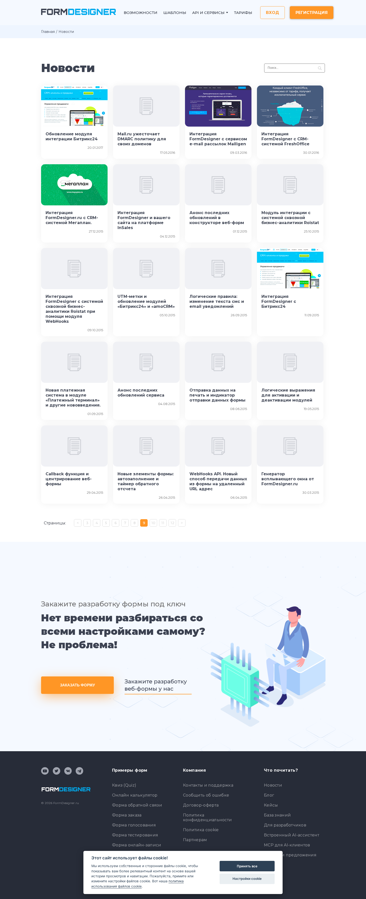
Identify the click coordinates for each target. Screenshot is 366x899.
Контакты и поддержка (208, 785)
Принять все (247, 866)
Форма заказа (127, 815)
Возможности (140, 12)
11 (162, 523)
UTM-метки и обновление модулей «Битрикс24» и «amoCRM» (146, 301)
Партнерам (195, 839)
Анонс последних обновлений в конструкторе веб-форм (216, 217)
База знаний (277, 815)
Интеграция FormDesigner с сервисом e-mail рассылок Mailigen (218, 139)
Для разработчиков (285, 825)
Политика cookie (201, 829)
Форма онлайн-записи (136, 845)
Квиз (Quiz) (124, 785)
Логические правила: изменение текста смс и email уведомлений (216, 301)
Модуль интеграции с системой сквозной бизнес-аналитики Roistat (290, 217)
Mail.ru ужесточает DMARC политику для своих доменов (142, 139)
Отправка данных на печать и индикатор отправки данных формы (217, 395)
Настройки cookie (247, 879)
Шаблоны (174, 12)
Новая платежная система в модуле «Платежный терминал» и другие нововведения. (73, 398)
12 (172, 523)
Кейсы (271, 805)
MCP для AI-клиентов (287, 845)
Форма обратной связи (137, 805)
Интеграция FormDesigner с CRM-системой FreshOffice (285, 139)
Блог (269, 795)
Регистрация (312, 12)
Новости (273, 785)
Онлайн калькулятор (134, 795)
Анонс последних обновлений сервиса (141, 393)
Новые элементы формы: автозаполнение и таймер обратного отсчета (146, 481)
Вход (272, 12)
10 (153, 523)
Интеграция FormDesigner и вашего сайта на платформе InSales (144, 220)
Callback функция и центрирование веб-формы (69, 479)
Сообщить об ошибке (206, 795)
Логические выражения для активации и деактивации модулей (288, 395)
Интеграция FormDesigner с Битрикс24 (278, 301)
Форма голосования (134, 825)
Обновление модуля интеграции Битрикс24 (72, 136)
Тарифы (243, 12)
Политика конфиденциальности (207, 817)
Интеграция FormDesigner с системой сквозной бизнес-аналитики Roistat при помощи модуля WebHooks (74, 309)
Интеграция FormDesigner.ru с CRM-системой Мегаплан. (72, 217)
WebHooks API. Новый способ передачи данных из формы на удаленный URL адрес (218, 481)
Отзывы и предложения (290, 855)
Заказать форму (77, 685)
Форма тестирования (135, 835)
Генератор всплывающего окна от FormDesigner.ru (287, 479)
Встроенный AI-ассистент (291, 835)
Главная (48, 31)
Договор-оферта (201, 805)
